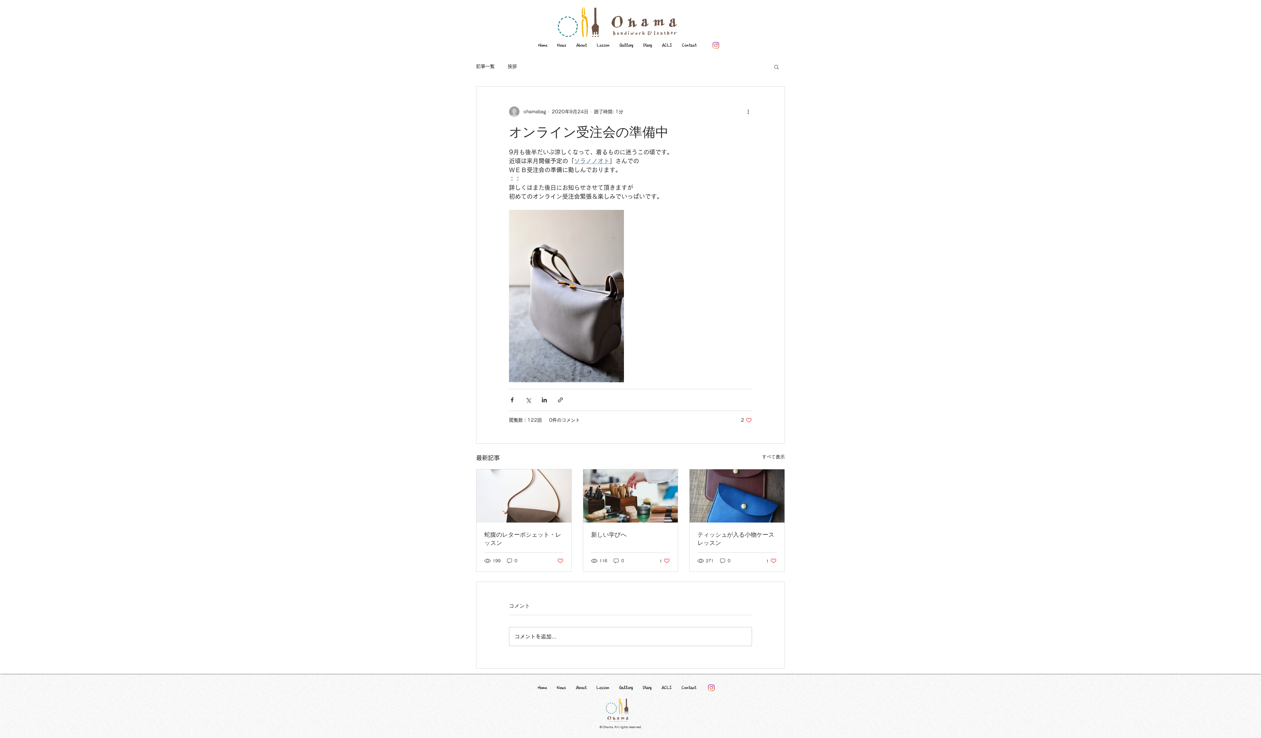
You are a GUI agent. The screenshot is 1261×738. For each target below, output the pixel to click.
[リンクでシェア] (560, 400)
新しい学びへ (609, 534)
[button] (776, 66)
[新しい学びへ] (630, 496)
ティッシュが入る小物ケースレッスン (735, 538)
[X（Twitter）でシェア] (528, 400)
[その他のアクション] (748, 112)
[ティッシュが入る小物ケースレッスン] (737, 496)
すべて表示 (773, 457)
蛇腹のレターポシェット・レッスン (522, 538)
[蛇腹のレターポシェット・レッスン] (523, 496)
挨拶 (512, 66)
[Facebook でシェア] (512, 400)
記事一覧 (485, 66)
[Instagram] (716, 45)
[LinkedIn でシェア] (544, 400)
